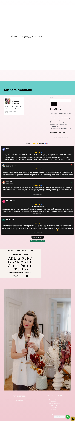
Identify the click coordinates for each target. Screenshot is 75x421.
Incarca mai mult (37, 237)
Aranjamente (24, 36)
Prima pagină (6, 84)
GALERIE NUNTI (27, 37)
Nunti (13, 99)
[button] (20, 272)
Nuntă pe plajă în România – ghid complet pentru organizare (60, 114)
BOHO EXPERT (14, 36)
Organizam (40, 34)
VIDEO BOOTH (30, 35)
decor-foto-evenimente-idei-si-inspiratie (60, 129)
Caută (51, 97)
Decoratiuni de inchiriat (54, 403)
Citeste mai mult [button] (37, 194)
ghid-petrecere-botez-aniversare (58, 121)
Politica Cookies (54, 395)
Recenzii (34, 36)
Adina (15, 111)
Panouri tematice (14, 34)
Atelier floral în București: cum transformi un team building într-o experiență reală (60, 118)
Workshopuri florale (28, 34)
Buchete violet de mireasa (15, 103)
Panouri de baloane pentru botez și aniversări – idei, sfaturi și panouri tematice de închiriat (58, 125)
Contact (40, 36)
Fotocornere (40, 35)
